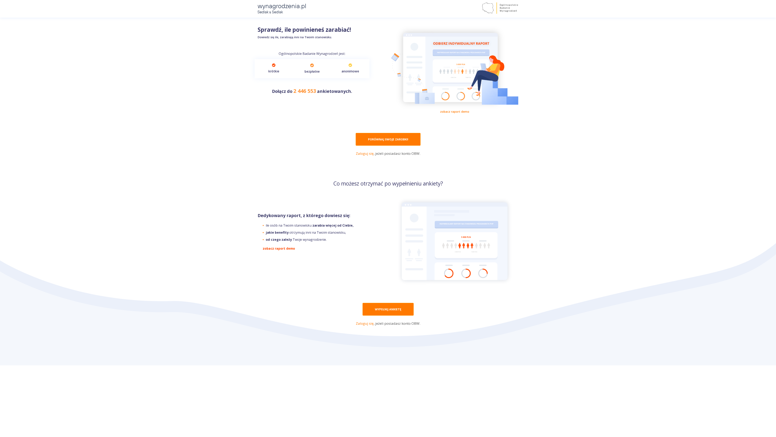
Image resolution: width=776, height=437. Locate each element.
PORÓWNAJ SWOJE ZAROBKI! (388, 139)
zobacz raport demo (454, 111)
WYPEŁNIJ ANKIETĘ (388, 309)
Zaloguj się (365, 153)
